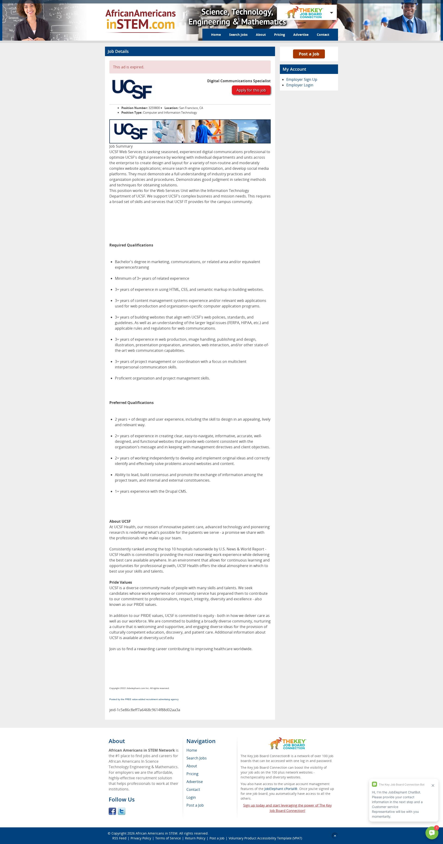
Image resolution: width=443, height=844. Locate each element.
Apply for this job (251, 90)
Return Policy (195, 838)
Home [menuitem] (191, 750)
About (261, 34)
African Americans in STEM (156, 833)
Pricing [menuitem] (192, 773)
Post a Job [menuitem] (195, 805)
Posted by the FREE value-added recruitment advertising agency (144, 699)
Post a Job (309, 54)
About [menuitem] (191, 765)
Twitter (121, 811)
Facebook (112, 811)
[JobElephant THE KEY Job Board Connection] (287, 739)
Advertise (300, 34)
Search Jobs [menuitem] (196, 758)
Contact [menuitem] (193, 789)
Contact (323, 34)
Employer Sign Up (301, 79)
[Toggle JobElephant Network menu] (305, 12)
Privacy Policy (141, 838)
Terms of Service (168, 838)
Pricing (279, 34)
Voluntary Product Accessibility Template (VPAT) (265, 838)
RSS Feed (119, 838)
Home (216, 34)
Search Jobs (238, 34)
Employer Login (299, 85)
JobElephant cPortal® (280, 788)
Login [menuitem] (191, 797)
